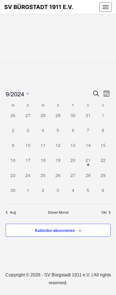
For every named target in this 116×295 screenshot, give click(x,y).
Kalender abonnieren (55, 230)
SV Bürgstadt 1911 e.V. (38, 7)
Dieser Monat (58, 212)
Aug (13, 212)
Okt (103, 212)
